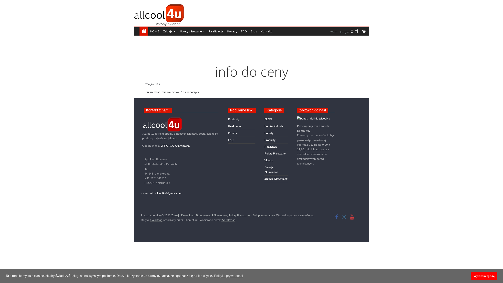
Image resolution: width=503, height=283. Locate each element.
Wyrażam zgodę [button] (484, 275)
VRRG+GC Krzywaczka (175, 145)
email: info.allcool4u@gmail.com (161, 193)
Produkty (233, 119)
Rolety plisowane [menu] (191, 31)
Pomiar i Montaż (274, 126)
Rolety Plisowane (275, 153)
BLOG (268, 119)
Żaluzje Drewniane (276, 178)
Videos (268, 160)
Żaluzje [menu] (168, 31)
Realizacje (234, 126)
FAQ (231, 140)
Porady (232, 133)
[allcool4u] (162, 124)
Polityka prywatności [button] (228, 275)
